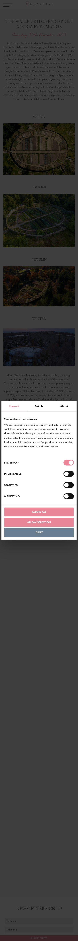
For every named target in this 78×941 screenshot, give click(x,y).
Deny (39, 532)
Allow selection (39, 522)
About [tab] (64, 406)
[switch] (68, 474)
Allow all (39, 512)
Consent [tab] (14, 406)
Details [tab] (39, 406)
